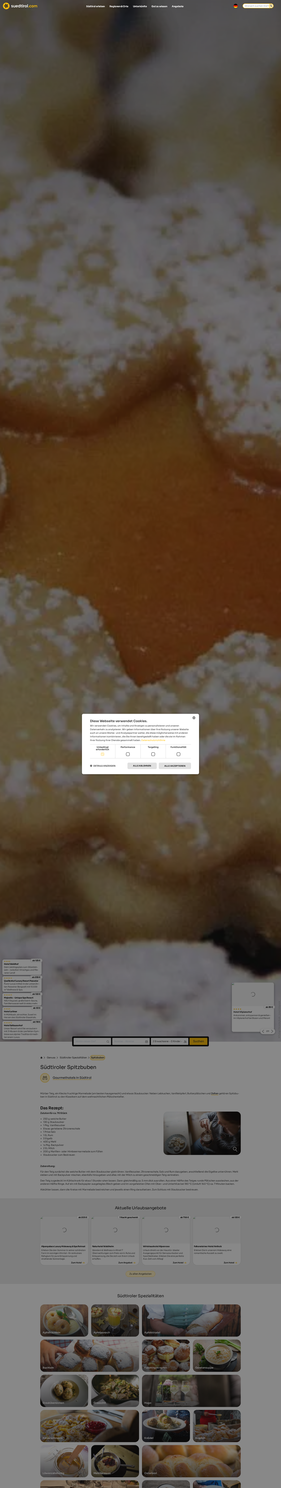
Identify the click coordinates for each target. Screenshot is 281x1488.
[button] (102, 766)
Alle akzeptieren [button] (174, 765)
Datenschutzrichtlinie (153, 740)
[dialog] (140, 744)
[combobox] (193, 717)
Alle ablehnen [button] (142, 765)
